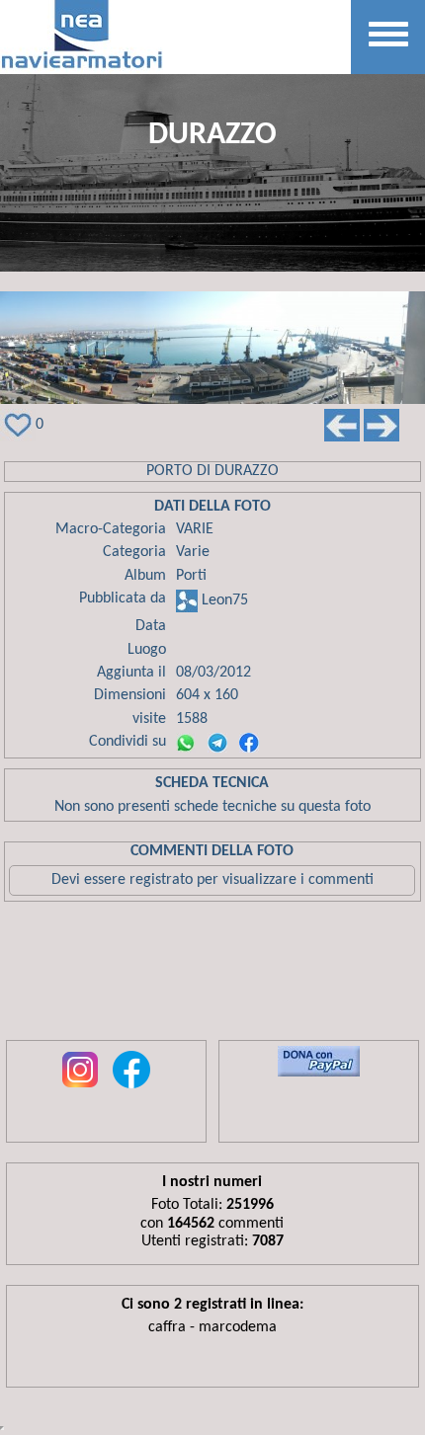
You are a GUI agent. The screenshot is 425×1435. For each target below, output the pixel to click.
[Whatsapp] (186, 743)
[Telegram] (217, 743)
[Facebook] (249, 743)
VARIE (194, 529)
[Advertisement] (212, 975)
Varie (193, 552)
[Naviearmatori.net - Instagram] (80, 1089)
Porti (191, 576)
